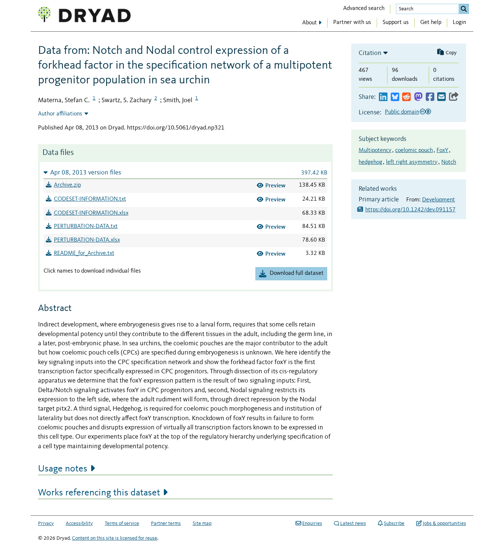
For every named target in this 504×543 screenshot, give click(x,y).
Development (438, 200)
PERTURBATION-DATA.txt (86, 226)
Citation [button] (370, 53)
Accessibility (79, 523)
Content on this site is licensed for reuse (114, 538)
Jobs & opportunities (444, 523)
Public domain (402, 112)
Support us (396, 22)
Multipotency (375, 150)
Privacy (46, 523)
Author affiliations (60, 114)
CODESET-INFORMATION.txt (90, 199)
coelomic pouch (414, 150)
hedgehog (370, 162)
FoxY (442, 150)
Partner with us (352, 22)
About (309, 23)
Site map (202, 523)
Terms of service (122, 523)
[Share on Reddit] (406, 97)
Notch (448, 162)
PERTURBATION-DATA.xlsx (87, 240)
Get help (430, 22)
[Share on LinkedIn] (383, 97)
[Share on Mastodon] (418, 97)
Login (459, 22)
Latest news (353, 523)
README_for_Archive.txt (84, 253)
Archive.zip (67, 185)
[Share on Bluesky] (395, 97)
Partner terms (166, 523)
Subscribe (394, 523)
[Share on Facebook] (430, 97)
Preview (275, 185)
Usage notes (62, 469)
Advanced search (363, 8)
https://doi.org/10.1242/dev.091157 (410, 210)
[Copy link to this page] (454, 97)
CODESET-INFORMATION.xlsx (91, 213)
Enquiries (312, 523)
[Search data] (464, 9)
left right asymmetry (412, 162)
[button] (185, 172)
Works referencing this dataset (99, 493)
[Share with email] (441, 97)
